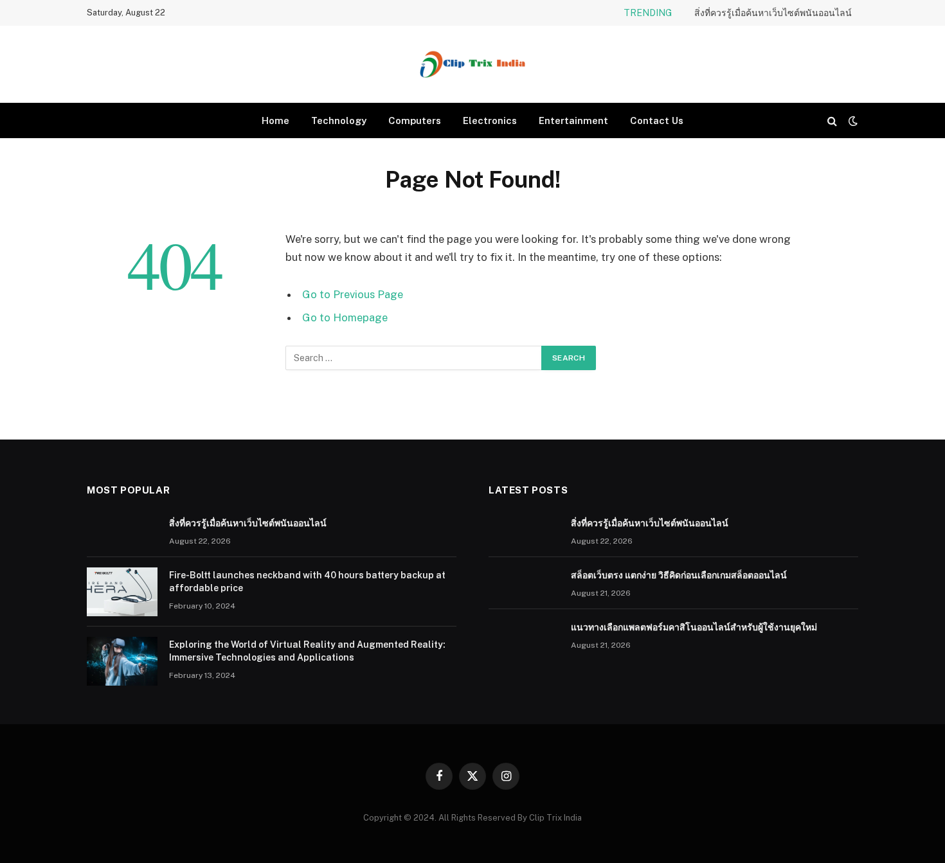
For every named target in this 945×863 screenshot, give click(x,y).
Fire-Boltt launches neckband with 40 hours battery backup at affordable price (307, 581)
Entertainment (573, 120)
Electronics (490, 120)
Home (275, 120)
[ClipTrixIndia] (472, 64)
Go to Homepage (345, 317)
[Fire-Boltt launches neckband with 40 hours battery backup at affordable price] (122, 591)
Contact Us (656, 120)
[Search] (832, 120)
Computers (414, 120)
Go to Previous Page (352, 294)
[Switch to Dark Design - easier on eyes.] (851, 121)
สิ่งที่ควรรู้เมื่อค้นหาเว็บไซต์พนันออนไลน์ (773, 13)
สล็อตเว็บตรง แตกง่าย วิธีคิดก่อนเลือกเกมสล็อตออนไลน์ (679, 575)
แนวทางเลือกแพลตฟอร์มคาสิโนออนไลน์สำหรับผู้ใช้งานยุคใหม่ (694, 627)
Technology (338, 120)
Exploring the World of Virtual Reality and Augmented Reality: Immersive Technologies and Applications (307, 651)
